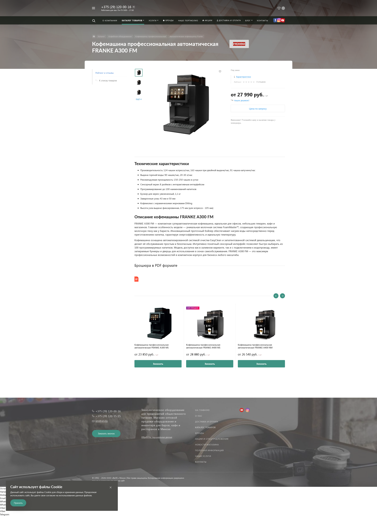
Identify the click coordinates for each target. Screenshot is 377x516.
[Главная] (94, 36)
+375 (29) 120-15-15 (108, 416)
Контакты (200, 461)
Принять (18, 502)
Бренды (199, 433)
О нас (198, 415)
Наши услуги (203, 456)
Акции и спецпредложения (211, 438)
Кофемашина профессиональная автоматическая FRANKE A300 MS (151, 346)
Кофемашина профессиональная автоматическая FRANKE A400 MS (203, 346)
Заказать (158, 363)
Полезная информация (209, 450)
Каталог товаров (205, 427)
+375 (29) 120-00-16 (116, 6)
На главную (202, 410)
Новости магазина (207, 444)
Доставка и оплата (206, 421)
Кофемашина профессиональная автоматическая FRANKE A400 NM (255, 346)
